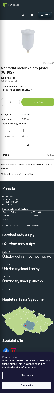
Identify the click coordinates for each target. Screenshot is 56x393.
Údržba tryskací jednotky (22, 281)
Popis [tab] (6, 154)
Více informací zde (26, 367)
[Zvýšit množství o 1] (17, 102)
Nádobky (26, 114)
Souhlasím (27, 385)
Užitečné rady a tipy (18, 244)
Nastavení (27, 375)
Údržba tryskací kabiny (21, 269)
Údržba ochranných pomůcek (26, 256)
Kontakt (8, 189)
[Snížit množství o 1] (3, 102)
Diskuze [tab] (51, 155)
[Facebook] (28, 145)
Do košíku (38, 102)
